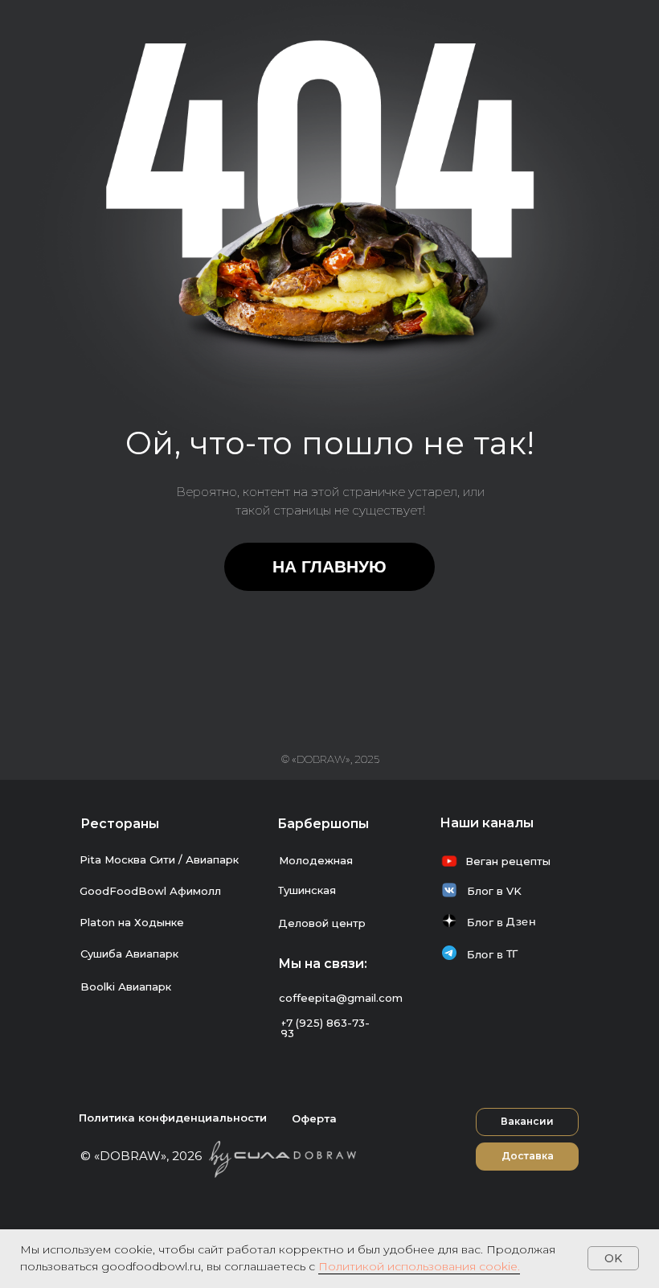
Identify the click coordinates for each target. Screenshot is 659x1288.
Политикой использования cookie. (419, 1266)
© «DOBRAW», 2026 (141, 1155)
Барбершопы (323, 823)
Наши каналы (487, 823)
